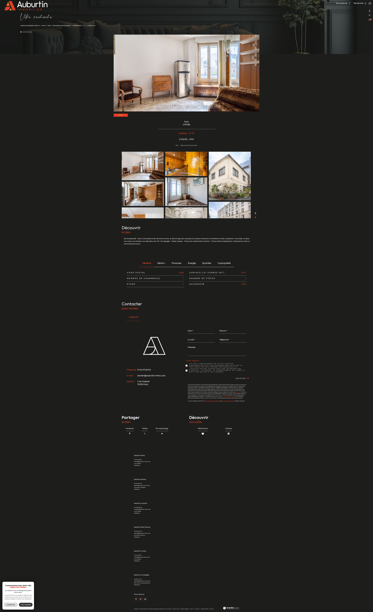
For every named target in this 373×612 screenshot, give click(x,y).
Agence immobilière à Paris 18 (30, 25)
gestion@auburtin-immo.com (142, 485)
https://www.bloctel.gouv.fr (229, 396)
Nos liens (197, 608)
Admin (192, 608)
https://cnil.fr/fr (238, 392)
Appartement (77, 25)
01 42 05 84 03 (144, 370)
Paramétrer (11, 605)
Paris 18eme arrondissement (62, 25)
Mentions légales (184, 608)
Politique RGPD (204, 608)
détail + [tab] (161, 263)
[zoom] (143, 179)
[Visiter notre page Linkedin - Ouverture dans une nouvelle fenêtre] (145, 599)
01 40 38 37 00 (138, 531)
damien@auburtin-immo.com (151, 376)
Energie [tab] (192, 263)
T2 (84, 25)
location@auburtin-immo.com (142, 509)
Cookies (211, 608)
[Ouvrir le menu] (370, 3)
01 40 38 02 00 (138, 483)
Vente (44, 25)
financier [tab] (177, 263)
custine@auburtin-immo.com (142, 557)
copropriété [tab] (224, 263)
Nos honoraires (168, 608)
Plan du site (176, 608)
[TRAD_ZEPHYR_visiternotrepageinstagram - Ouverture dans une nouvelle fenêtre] (140, 599)
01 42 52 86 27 (138, 555)
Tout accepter (26, 605)
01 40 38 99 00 (138, 507)
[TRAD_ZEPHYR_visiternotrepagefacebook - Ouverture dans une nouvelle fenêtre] (136, 599)
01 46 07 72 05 (138, 579)
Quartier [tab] (206, 263)
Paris (49, 25)
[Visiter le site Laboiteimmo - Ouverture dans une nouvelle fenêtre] (231, 608)
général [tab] (146, 263)
